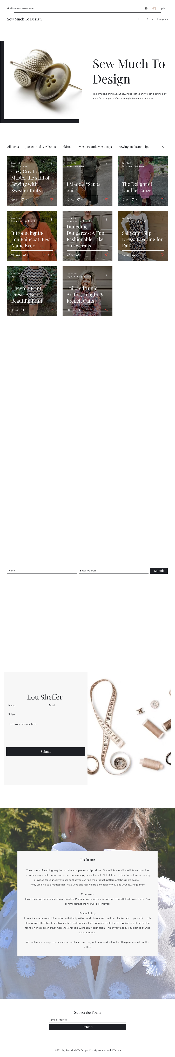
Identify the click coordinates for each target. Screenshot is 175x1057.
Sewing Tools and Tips (134, 147)
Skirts (67, 147)
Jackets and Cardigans (41, 147)
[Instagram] (146, 8)
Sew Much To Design (24, 18)
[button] (163, 147)
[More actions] (52, 164)
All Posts (13, 147)
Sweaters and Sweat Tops (94, 147)
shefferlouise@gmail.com (20, 8)
